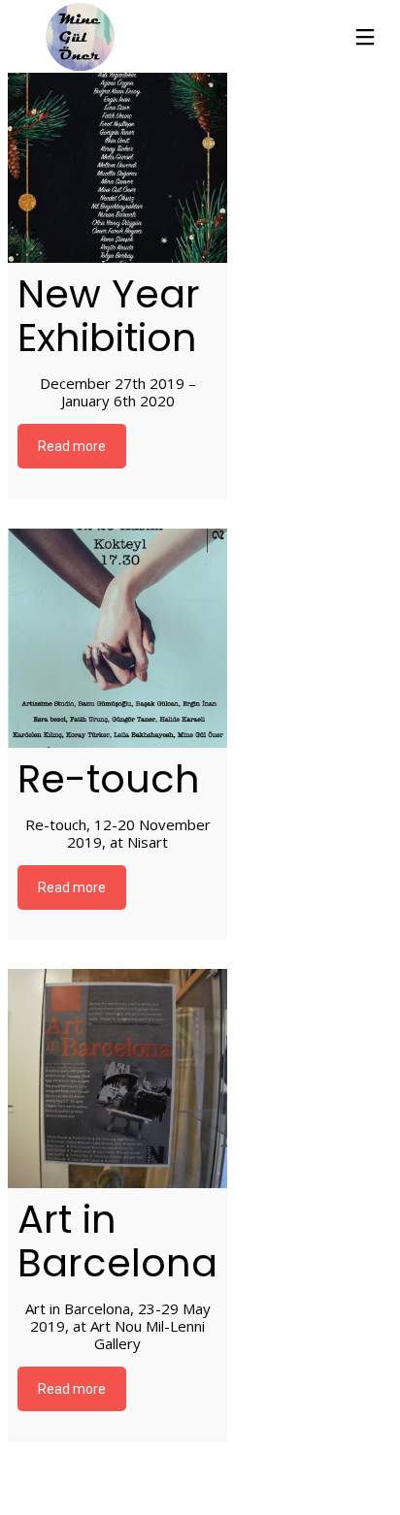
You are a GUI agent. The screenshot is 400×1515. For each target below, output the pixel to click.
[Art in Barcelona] (117, 1078)
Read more (72, 446)
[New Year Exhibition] (117, 153)
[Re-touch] (117, 638)
